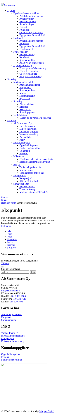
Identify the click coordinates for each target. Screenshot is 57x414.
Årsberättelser (26, 137)
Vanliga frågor (20, 115)
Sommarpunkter (27, 60)
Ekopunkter (25, 87)
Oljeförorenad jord (28, 73)
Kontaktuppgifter (21, 142)
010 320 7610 (19, 299)
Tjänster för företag (22, 65)
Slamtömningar (26, 24)
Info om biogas (26, 170)
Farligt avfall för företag (30, 76)
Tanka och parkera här (30, 167)
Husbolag (18, 38)
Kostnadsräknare (27, 21)
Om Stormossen (27, 126)
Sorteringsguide (27, 112)
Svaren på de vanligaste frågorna (35, 117)
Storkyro (11, 247)
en (7, 197)
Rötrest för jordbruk (28, 181)
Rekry (22, 139)
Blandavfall (25, 109)
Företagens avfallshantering (32, 68)
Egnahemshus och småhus (26, 13)
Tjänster (11, 10)
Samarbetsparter (21, 183)
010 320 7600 (19, 296)
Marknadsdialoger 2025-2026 (33, 192)
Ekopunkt (11, 202)
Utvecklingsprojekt (28, 131)
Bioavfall (23, 106)
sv (4, 197)
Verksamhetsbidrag (28, 134)
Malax (10, 242)
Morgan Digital (46, 411)
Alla (9, 231)
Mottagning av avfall (23, 82)
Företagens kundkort (29, 71)
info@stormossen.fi (10, 290)
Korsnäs (11, 245)
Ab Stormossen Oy (22, 123)
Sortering (11, 79)
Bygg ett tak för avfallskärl (32, 35)
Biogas (16, 164)
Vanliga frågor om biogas (31, 172)
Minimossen (25, 93)
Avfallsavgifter (26, 18)
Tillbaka (5, 263)
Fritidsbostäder (20, 51)
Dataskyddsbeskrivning (12, 341)
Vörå (9, 234)
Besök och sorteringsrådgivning (34, 161)
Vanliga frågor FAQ (10, 333)
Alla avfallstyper (27, 104)
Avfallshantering (27, 54)
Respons (23, 153)
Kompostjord (19, 175)
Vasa (9, 236)
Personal (5, 357)
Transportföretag (27, 189)
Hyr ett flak (24, 98)
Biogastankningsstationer (13, 335)
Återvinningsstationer (29, 84)
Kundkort (24, 29)
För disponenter (27, 49)
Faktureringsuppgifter (29, 148)
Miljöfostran (19, 156)
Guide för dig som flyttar (31, 32)
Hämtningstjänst (27, 95)
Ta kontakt (24, 150)
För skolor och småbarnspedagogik (36, 159)
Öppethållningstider (28, 145)
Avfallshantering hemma (31, 16)
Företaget (11, 120)
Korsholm (12, 239)
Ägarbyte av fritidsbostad (31, 62)
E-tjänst (23, 27)
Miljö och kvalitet (27, 128)
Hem (3, 202)
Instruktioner (7, 226)
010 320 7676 (16, 301)
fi (2, 197)
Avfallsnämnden (27, 186)
